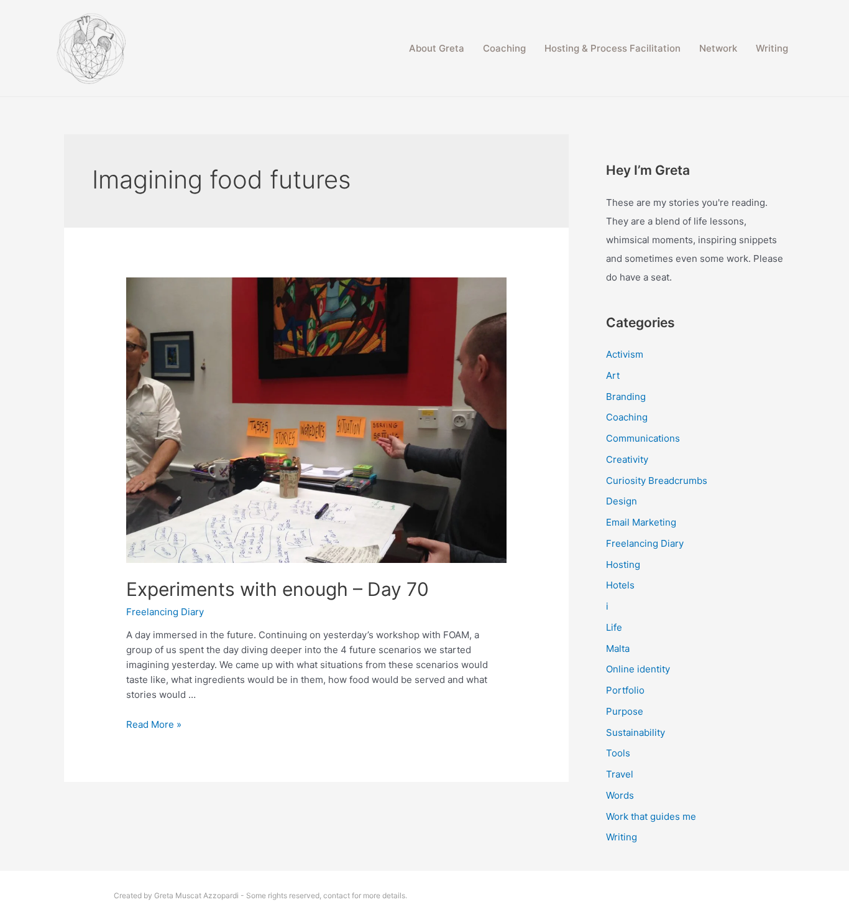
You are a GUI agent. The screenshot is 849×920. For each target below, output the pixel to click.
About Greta (436, 48)
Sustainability (635, 732)
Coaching (504, 48)
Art (613, 375)
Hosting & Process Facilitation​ (612, 48)
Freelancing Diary (165, 612)
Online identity (638, 669)
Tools (618, 753)
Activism (624, 354)
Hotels (620, 585)
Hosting (623, 564)
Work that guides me (651, 816)
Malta (618, 648)
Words (620, 795)
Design (621, 501)
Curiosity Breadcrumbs (656, 480)
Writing (772, 48)
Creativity (627, 459)
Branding (626, 396)
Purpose (624, 711)
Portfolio (625, 690)
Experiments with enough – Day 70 (277, 589)
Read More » (153, 724)
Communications (643, 438)
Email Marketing (641, 522)
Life (614, 627)
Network (718, 48)
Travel (619, 774)
